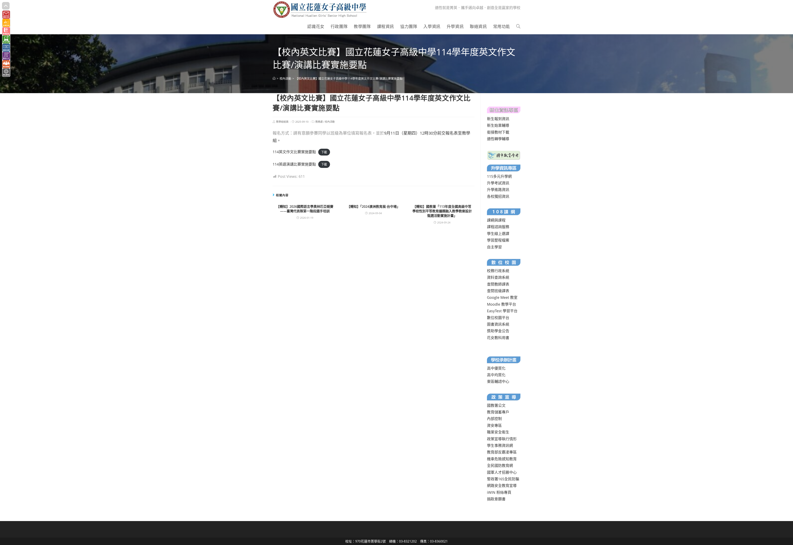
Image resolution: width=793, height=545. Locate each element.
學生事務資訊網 (500, 445)
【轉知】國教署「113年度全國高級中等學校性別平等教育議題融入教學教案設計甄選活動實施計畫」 (442, 211)
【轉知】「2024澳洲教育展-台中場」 (373, 206)
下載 (324, 152)
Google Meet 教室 (502, 297)
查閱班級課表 (498, 290)
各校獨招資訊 (498, 196)
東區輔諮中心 (498, 381)
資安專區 (494, 425)
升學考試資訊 (498, 182)
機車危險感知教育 (502, 458)
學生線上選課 (498, 233)
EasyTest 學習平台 (502, 310)
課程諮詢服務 (498, 226)
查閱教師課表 (498, 284)
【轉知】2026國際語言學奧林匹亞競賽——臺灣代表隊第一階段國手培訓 (304, 208)
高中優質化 (496, 368)
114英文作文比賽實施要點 (294, 151)
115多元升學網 (499, 176)
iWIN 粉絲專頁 (499, 492)
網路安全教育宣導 (502, 485)
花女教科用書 (498, 337)
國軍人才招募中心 (502, 472)
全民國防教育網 (500, 465)
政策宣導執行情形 (502, 438)
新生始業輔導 (498, 125)
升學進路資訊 (498, 189)
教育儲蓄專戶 (498, 412)
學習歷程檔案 (498, 240)
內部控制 (494, 418)
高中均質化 (496, 374)
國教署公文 (496, 405)
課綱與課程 (496, 220)
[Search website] (518, 26)
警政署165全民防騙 (503, 478)
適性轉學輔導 (498, 138)
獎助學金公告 (498, 330)
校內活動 (330, 121)
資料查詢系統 (498, 277)
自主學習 (494, 247)
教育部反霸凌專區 (502, 452)
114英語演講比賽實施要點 (294, 164)
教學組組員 (282, 121)
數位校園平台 (498, 317)
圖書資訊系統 (498, 324)
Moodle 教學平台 (501, 304)
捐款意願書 (496, 498)
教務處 (319, 121)
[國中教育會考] (503, 154)
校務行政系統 (498, 270)
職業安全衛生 (498, 432)
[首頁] (274, 78)
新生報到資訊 (498, 118)
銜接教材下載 (498, 132)
